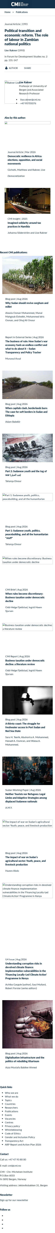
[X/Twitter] (6, 1215)
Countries (10, 1104)
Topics (8, 1100)
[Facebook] (6, 1220)
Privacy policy (12, 1126)
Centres (9, 1122)
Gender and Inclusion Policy (20, 1137)
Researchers (11, 1107)
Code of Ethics (13, 1133)
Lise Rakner (11, 50)
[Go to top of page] (50, 1229)
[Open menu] (4, 4)
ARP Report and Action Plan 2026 (23, 1144)
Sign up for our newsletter (14, 1200)
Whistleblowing (13, 1129)
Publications (22, 12)
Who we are (11, 1092)
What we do (11, 1096)
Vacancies (10, 1118)
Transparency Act (14, 1141)
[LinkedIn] (6, 1228)
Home (7, 12)
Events (8, 1115)
